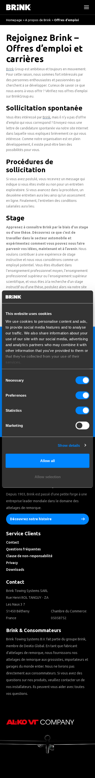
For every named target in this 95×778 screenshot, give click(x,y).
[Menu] (84, 7)
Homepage (14, 20)
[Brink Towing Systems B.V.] (18, 7)
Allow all (47, 461)
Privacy (12, 563)
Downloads (15, 570)
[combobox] (19, 45)
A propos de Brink (38, 20)
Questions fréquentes (23, 549)
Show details (69, 445)
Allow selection (48, 476)
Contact (12, 542)
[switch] (82, 395)
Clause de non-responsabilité (29, 556)
